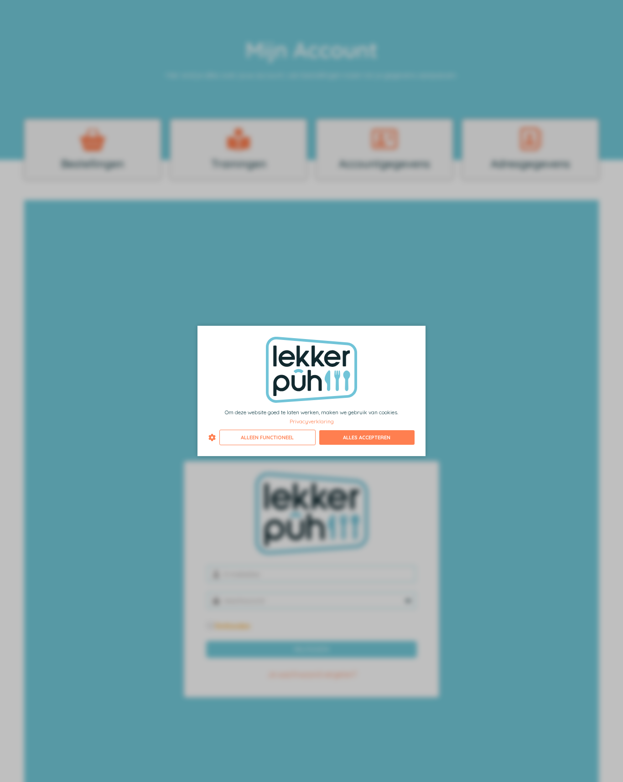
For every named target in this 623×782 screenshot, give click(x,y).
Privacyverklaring (312, 420)
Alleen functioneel (267, 437)
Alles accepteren (366, 437)
